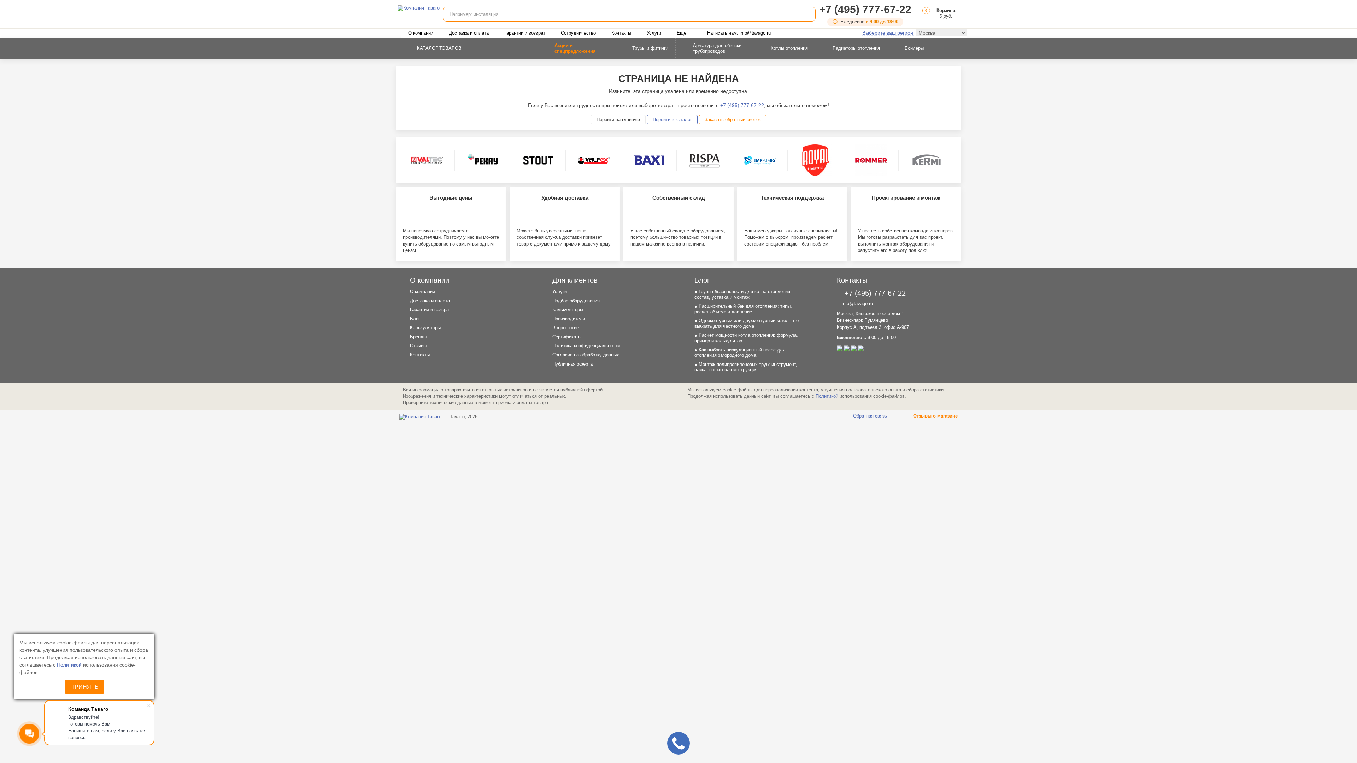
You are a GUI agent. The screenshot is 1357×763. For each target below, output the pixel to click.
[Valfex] (594, 160)
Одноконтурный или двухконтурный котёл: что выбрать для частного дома (746, 323)
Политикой (70, 665)
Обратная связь (869, 416)
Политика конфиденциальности (586, 345)
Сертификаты (566, 336)
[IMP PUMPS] (760, 160)
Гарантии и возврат (524, 33)
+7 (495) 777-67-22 (865, 9)
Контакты (621, 33)
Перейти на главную (618, 119)
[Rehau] (483, 160)
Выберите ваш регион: (888, 33)
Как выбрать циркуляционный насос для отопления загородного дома (739, 352)
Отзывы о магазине (935, 416)
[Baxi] (649, 160)
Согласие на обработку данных (585, 354)
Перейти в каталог (672, 119)
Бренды (418, 336)
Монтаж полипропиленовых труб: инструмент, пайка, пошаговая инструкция (745, 367)
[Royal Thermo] (816, 160)
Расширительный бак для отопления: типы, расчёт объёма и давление (743, 308)
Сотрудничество (578, 33)
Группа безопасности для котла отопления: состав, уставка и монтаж (743, 294)
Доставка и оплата (469, 33)
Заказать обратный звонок (733, 119)
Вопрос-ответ (566, 327)
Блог (415, 318)
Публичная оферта (572, 364)
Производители (568, 318)
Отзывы (418, 345)
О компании (420, 33)
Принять (84, 687)
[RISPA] (705, 160)
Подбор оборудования (576, 300)
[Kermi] (926, 160)
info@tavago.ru (856, 303)
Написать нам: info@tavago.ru (739, 33)
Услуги (654, 33)
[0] (925, 16)
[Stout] (538, 160)
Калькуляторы (425, 327)
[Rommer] (871, 160)
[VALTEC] (427, 160)
